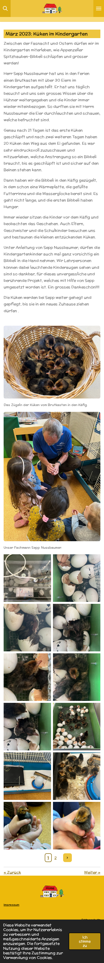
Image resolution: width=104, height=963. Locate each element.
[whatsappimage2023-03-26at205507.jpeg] (76, 726)
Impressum (11, 905)
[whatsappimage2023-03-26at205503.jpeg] (27, 726)
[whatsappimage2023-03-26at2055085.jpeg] (27, 825)
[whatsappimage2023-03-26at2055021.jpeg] (76, 578)
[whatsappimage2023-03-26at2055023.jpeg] (76, 627)
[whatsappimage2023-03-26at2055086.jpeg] (76, 825)
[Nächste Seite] (67, 857)
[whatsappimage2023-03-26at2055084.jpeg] (76, 776)
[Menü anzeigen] (98, 8)
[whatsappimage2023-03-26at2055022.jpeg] (27, 627)
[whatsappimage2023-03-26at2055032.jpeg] (76, 677)
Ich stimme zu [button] (85, 941)
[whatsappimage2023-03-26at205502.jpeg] (27, 578)
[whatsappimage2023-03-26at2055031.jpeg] (27, 677)
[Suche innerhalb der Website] (5, 8)
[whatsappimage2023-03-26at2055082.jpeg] (27, 776)
